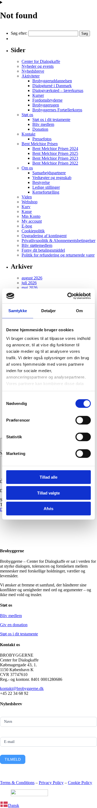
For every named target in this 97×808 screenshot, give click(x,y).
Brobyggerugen (45, 105)
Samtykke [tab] (17, 310)
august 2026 (32, 278)
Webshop (29, 202)
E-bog (27, 226)
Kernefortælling (45, 192)
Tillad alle (48, 477)
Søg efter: (19, 33)
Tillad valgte (48, 492)
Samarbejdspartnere (49, 172)
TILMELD (13, 759)
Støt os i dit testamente (51, 119)
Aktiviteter (31, 76)
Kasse (27, 211)
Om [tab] (79, 310)
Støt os (27, 114)
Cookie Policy (80, 782)
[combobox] (48, 805)
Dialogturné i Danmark (52, 85)
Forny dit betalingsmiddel (43, 250)
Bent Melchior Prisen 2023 (55, 158)
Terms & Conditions (17, 782)
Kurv (26, 206)
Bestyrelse (41, 182)
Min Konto (31, 216)
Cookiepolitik (33, 231)
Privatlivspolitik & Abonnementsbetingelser (58, 240)
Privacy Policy (51, 782)
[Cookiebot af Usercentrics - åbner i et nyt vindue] (68, 295)
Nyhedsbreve (33, 71)
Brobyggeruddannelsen (52, 81)
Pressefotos (41, 139)
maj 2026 (29, 287)
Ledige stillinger (46, 187)
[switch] (83, 420)
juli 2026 (29, 282)
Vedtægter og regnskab (51, 177)
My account (32, 221)
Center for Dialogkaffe (41, 61)
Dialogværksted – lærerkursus (57, 90)
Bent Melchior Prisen (40, 143)
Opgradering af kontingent (44, 235)
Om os (27, 168)
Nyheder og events (38, 66)
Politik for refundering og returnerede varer (58, 255)
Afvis (48, 508)
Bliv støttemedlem (37, 245)
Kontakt (28, 134)
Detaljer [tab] (48, 310)
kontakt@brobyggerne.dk (22, 688)
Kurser (38, 95)
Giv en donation (13, 624)
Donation (40, 129)
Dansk (13, 805)
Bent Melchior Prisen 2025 (55, 153)
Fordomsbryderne (47, 100)
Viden (27, 197)
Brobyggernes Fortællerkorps (57, 110)
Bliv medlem (43, 124)
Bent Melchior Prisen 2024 (55, 148)
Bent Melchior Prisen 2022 (55, 163)
